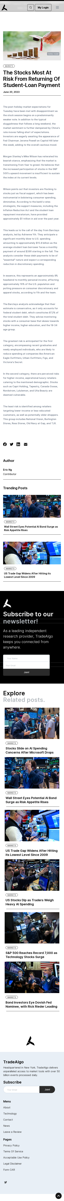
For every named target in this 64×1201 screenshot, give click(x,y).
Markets (9, 66)
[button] (57, 7)
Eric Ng (7, 469)
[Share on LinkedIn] (18, 444)
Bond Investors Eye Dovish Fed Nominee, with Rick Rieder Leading (31, 1004)
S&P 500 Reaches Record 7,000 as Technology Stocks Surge (31, 955)
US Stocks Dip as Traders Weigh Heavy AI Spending (30, 902)
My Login (43, 7)
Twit (5, 1182)
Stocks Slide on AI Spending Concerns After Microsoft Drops (30, 750)
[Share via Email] (25, 445)
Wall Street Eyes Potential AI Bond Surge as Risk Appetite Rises (31, 528)
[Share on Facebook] (5, 444)
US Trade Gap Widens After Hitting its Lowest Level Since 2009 (27, 575)
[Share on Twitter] (11, 444)
